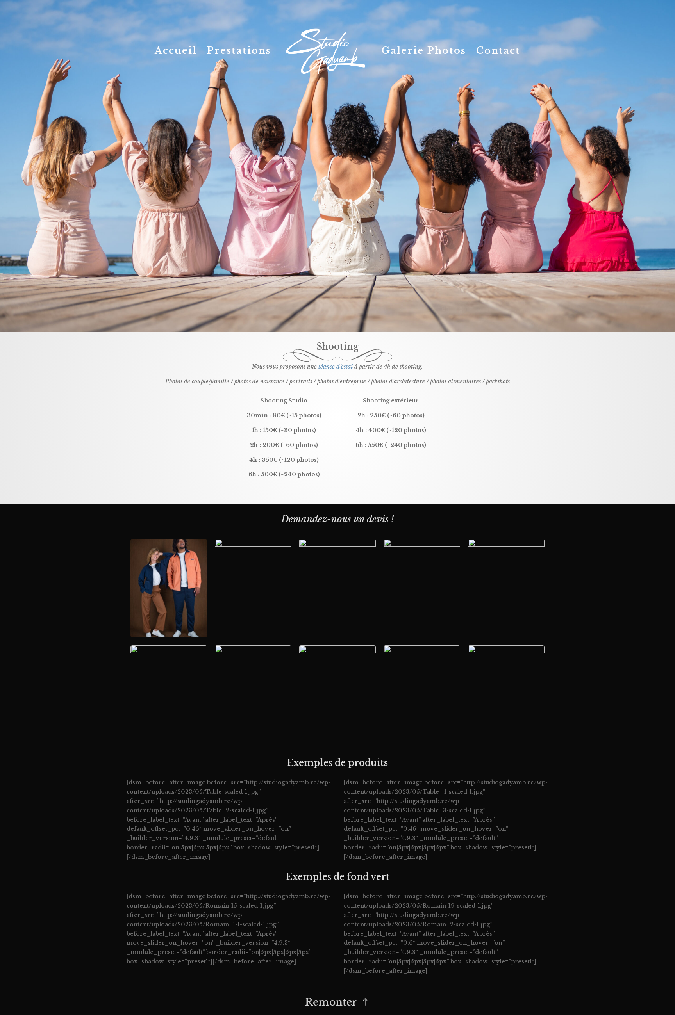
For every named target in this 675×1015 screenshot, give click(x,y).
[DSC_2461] (337, 544)
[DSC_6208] (506, 651)
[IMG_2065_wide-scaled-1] (422, 651)
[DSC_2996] (337, 651)
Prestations (239, 52)
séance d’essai (335, 366)
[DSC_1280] (253, 651)
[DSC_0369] (506, 544)
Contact (498, 52)
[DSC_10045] (253, 544)
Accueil (176, 52)
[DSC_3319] (422, 544)
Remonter (331, 1002)
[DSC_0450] (168, 651)
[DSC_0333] (168, 635)
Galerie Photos (424, 52)
